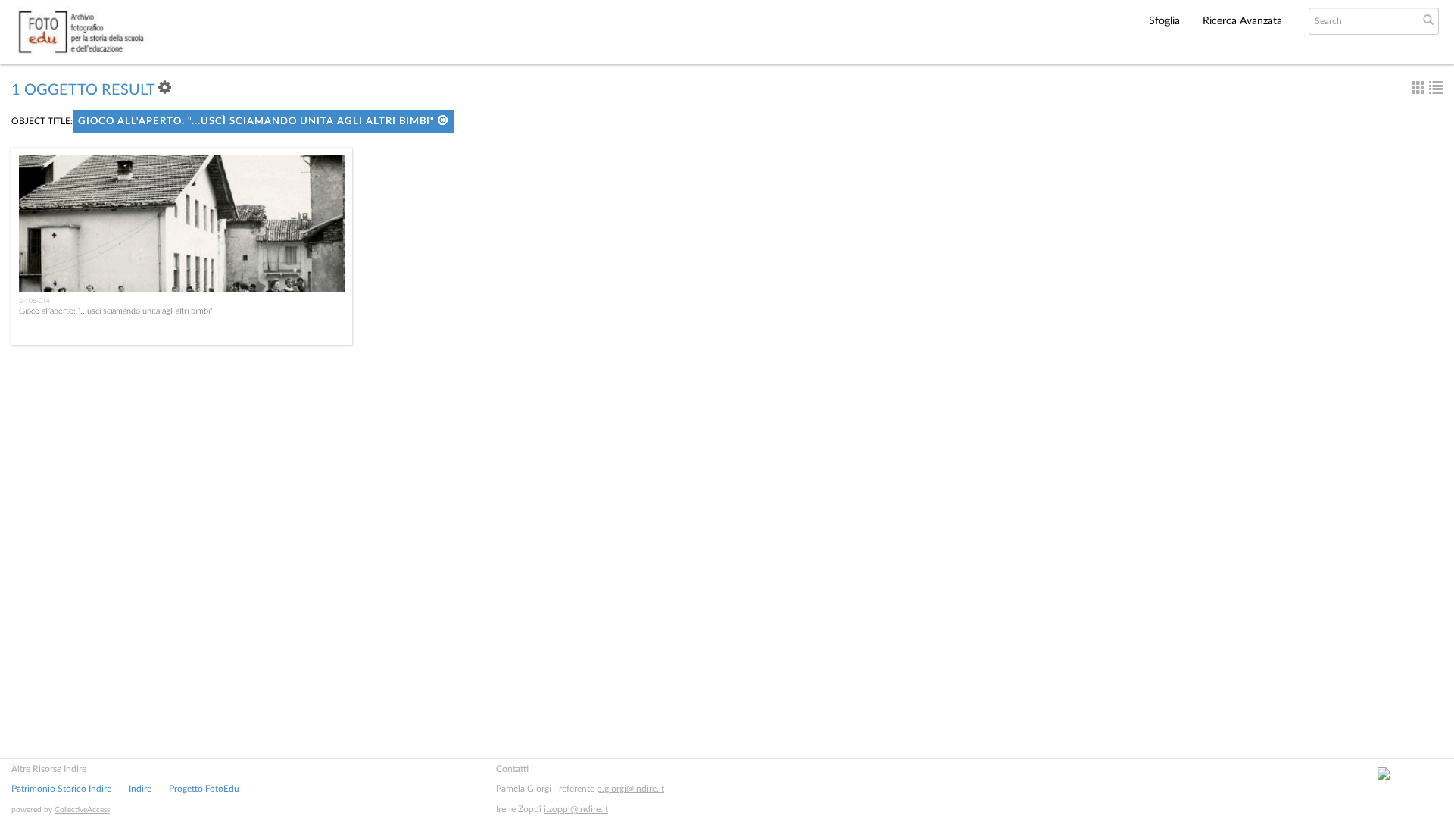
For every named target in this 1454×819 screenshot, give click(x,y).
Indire (140, 788)
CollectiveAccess (82, 810)
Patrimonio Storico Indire (61, 788)
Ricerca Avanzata (1242, 21)
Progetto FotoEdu (204, 788)
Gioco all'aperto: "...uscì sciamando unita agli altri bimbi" (258, 122)
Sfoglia (1164, 21)
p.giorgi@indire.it (630, 788)
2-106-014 (34, 301)
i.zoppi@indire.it (576, 809)
